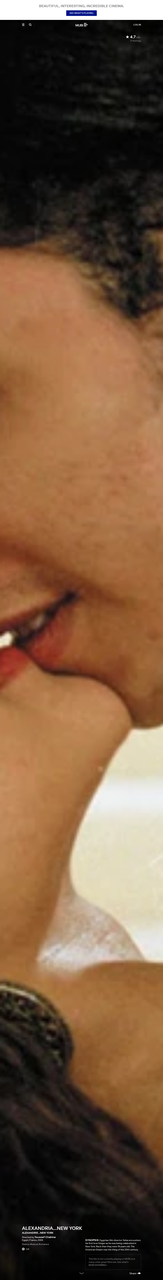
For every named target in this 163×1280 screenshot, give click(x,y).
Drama (25, 1244)
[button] (23, 24)
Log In (137, 25)
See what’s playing (81, 13)
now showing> (98, 1265)
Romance (44, 1244)
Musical (34, 1244)
